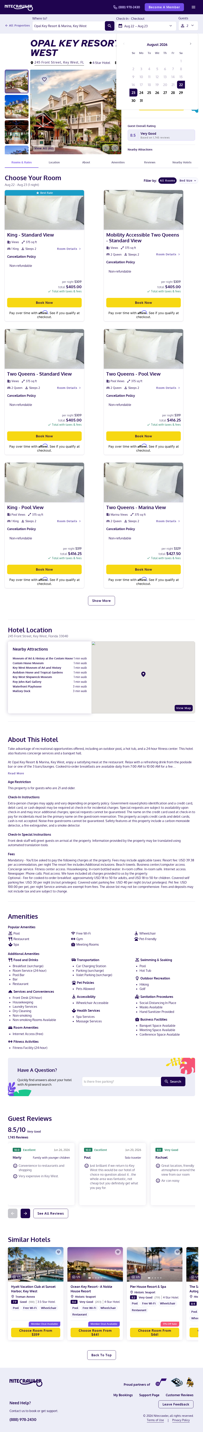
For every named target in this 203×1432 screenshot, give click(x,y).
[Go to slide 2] (33, 1278)
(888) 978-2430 (129, 7)
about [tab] (86, 162)
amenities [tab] (118, 162)
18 (149, 84)
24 (141, 92)
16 (133, 84)
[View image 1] (17, 81)
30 (133, 100)
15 (181, 77)
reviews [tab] (149, 162)
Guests (183, 18)
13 (165, 77)
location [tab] (54, 162)
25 (149, 92)
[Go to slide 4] (39, 1278)
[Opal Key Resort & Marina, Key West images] (75, 112)
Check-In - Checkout (130, 19)
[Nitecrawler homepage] (19, 7)
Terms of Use (155, 1420)
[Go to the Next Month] (190, 43)
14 (173, 77)
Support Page (149, 1395)
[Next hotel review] (25, 1213)
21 (172, 84)
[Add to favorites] (44, 79)
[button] (35, 1311)
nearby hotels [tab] (182, 162)
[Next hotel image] (115, 148)
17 (141, 84)
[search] (109, 26)
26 (157, 92)
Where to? (39, 18)
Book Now (44, 303)
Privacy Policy (181, 1420)
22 (181, 84)
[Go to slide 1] (30, 1278)
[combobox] (68, 26)
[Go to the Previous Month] (124, 43)
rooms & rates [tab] (21, 162)
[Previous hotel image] (105, 148)
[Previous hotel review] (12, 1213)
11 (149, 77)
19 (157, 84)
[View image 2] (17, 107)
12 (157, 77)
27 (165, 92)
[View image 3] (17, 132)
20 (165, 84)
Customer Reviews (179, 1395)
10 (141, 77)
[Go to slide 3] (36, 1278)
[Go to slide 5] (41, 1278)
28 (173, 92)
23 (133, 92)
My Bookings (123, 1395)
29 (181, 92)
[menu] (193, 7)
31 (141, 100)
